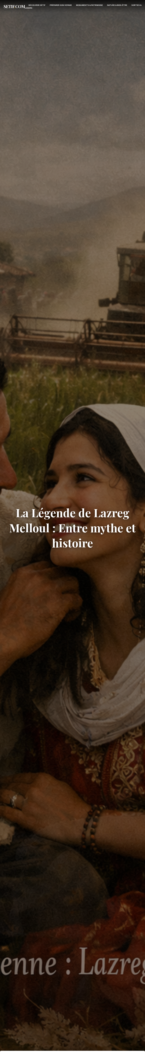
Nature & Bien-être (117, 5)
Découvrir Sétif (36, 5)
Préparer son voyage (61, 5)
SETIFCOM (14, 6)
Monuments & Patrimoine (89, 5)
